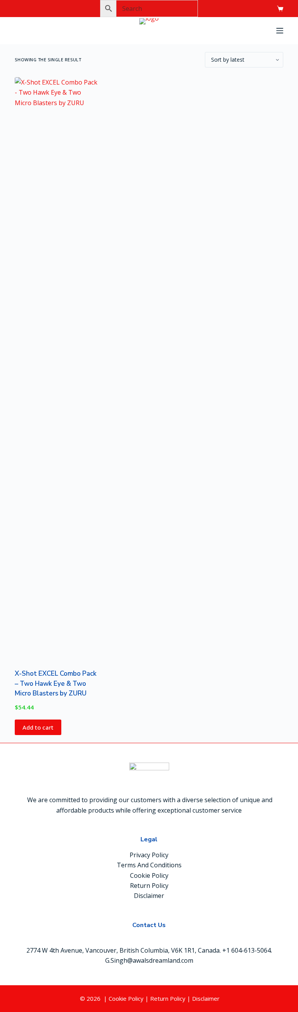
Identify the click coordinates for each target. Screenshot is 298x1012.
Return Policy (149, 885)
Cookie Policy (149, 875)
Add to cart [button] (38, 727)
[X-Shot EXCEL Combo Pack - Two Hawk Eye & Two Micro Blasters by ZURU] (57, 368)
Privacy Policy (149, 855)
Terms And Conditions (149, 865)
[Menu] (279, 30)
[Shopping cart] (280, 8)
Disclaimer (149, 895)
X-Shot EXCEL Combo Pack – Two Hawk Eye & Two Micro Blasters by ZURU (56, 683)
